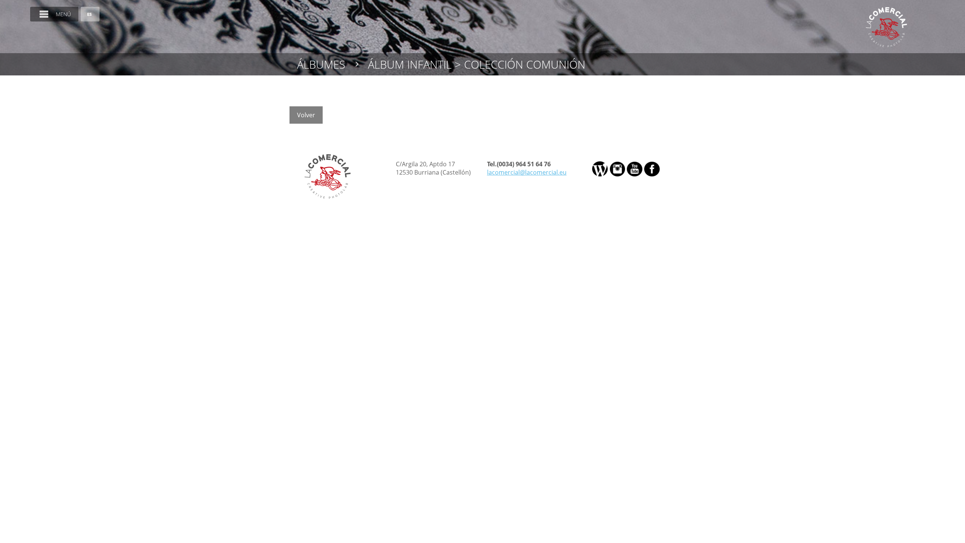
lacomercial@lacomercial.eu (527, 172)
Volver (306, 115)
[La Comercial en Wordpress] (600, 169)
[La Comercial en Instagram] (617, 169)
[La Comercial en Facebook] (651, 169)
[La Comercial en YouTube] (634, 169)
